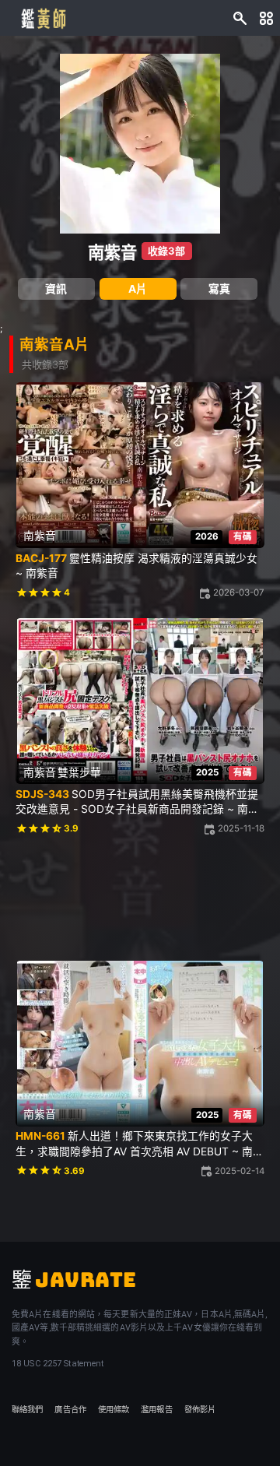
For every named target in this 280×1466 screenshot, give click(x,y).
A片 (137, 289)
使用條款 (113, 1409)
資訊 (56, 289)
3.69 (74, 1170)
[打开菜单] (266, 17)
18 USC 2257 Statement (57, 1364)
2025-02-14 (239, 1170)
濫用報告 (156, 1409)
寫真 (219, 289)
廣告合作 (70, 1409)
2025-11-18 (241, 828)
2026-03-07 (238, 592)
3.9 (71, 828)
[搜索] (240, 17)
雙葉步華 (79, 772)
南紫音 (112, 252)
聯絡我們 (27, 1409)
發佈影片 (199, 1409)
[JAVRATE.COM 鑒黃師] (43, 17)
